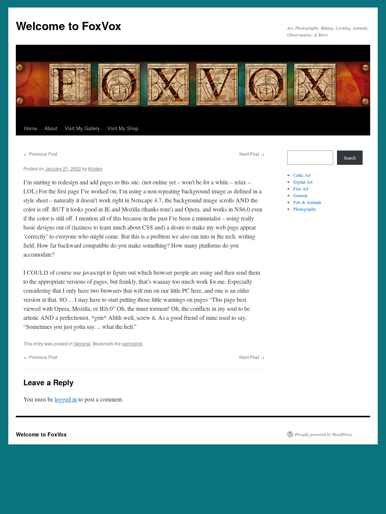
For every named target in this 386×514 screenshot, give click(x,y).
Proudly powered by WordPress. (324, 434)
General (82, 343)
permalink (132, 343)
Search (350, 158)
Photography (304, 209)
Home (30, 128)
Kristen (95, 168)
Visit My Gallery (82, 128)
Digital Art (302, 182)
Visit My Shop (122, 128)
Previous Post (40, 154)
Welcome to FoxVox (68, 25)
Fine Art (300, 189)
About (50, 128)
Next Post (252, 154)
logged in (66, 399)
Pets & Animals (307, 202)
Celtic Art (302, 175)
